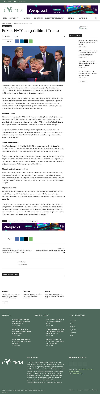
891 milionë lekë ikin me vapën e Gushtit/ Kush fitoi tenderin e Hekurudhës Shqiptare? (11, 296)
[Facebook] (86, 1)
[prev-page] (3, 302)
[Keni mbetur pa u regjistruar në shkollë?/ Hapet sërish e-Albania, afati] (55, 285)
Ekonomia (5, 291)
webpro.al (5, 392)
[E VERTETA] (10, 263)
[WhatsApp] (31, 41)
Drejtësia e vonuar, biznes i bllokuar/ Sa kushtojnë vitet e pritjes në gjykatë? (87, 63)
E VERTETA (7, 36)
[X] (94, 1)
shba (18, 221)
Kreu (3, 23)
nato (13, 221)
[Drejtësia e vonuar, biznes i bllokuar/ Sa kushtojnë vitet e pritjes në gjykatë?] (73, 63)
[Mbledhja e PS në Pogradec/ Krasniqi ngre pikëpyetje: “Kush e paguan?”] (6, 342)
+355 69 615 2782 (77, 374)
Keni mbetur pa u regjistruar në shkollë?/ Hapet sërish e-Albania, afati (54, 296)
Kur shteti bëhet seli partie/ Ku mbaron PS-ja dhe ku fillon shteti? (88, 42)
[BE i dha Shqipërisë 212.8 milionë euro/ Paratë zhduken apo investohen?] (33, 285)
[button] (95, 18)
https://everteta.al (22, 264)
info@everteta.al (74, 371)
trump (28, 221)
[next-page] (6, 302)
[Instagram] (89, 1)
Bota (10, 26)
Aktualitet (8, 23)
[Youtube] (97, 1)
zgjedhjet (34, 221)
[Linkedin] (22, 41)
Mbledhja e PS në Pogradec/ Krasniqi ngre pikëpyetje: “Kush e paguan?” (21, 341)
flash (9, 221)
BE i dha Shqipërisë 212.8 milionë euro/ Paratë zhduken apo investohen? (33, 296)
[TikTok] (91, 1)
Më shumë (82, 81)
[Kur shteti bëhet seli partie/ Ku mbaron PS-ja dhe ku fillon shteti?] (73, 43)
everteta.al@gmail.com (86, 369)
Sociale (47, 291)
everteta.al (29, 390)
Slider (23, 221)
